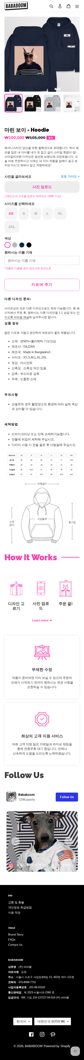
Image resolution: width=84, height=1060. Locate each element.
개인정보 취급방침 (20, 907)
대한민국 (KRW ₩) (51, 1021)
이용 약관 (14, 912)
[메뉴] (77, 6)
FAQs (11, 939)
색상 (7, 238)
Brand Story (15, 934)
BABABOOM (34, 1046)
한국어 (21, 1021)
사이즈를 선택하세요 (19, 203)
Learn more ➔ (42, 620)
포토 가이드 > (70, 176)
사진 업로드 (42, 187)
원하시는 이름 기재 (18, 252)
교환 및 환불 (16, 902)
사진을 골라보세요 (17, 176)
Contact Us (15, 944)
